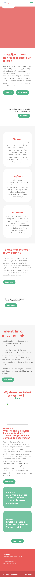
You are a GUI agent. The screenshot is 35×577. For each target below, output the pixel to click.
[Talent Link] (8, 4)
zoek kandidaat (23, 42)
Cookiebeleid (7, 556)
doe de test (24, 116)
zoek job (26, 37)
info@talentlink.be (10, 561)
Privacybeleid (17, 556)
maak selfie (22, 92)
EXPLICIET (28, 574)
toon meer (17, 541)
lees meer (9, 282)
